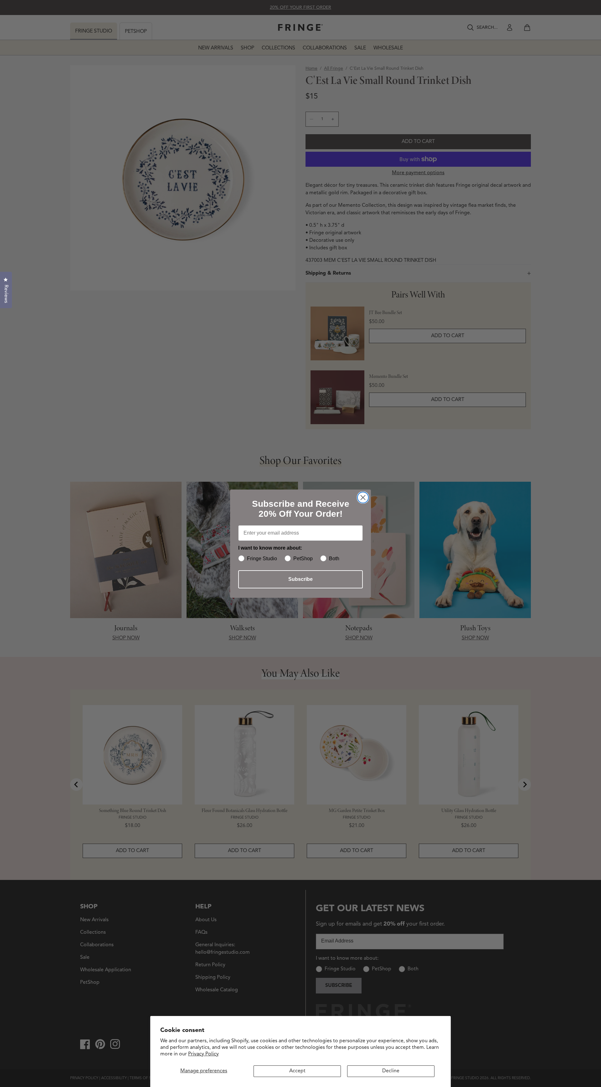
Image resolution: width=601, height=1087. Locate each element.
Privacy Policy (203, 1054)
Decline (390, 1071)
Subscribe (300, 579)
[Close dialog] (362, 497)
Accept (297, 1071)
